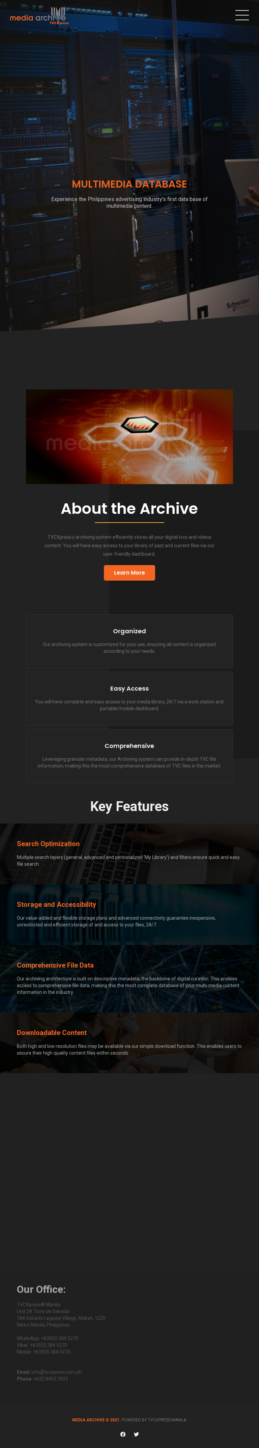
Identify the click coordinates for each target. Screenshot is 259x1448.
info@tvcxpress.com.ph (57, 1372)
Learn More (129, 573)
